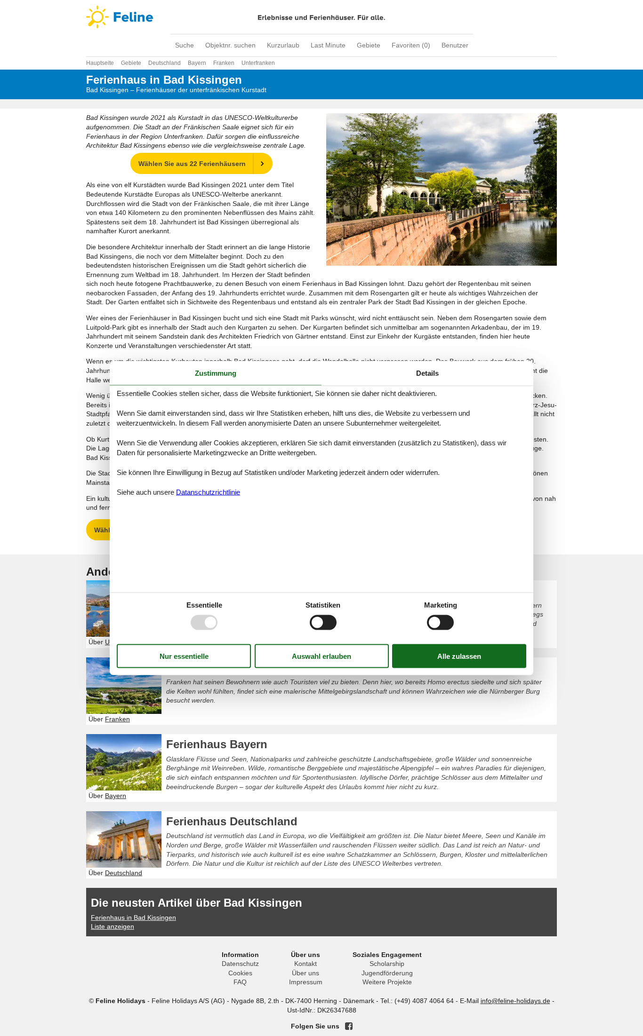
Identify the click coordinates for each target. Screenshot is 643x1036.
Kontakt (305, 963)
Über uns (305, 973)
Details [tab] (427, 373)
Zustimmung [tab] (215, 373)
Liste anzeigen (112, 926)
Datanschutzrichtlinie (208, 492)
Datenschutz (240, 963)
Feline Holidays (321, 17)
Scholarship (387, 963)
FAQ (240, 982)
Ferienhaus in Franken (226, 667)
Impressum (305, 982)
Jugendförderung (387, 973)
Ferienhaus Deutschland (231, 821)
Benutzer (455, 45)
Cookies (240, 973)
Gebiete (368, 45)
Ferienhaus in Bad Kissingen (133, 917)
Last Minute (328, 45)
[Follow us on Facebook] (349, 1026)
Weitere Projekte (387, 982)
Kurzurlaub (283, 45)
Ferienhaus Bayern (216, 744)
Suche (184, 45)
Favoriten (411, 45)
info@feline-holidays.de (515, 1000)
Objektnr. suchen (230, 45)
